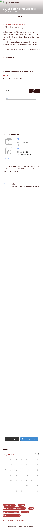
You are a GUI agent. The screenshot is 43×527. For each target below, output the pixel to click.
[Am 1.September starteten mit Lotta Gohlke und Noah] (21, 254)
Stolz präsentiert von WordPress (13, 520)
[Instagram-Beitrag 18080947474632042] (21, 200)
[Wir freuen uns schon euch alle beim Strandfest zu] (21, 192)
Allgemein (10, 57)
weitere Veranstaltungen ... (12, 159)
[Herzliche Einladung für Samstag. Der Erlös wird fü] (21, 226)
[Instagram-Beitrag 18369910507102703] (21, 315)
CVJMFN (22, 24)
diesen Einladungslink (10, 171)
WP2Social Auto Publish (14, 526)
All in (18, 139)
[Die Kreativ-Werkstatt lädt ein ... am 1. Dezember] (21, 432)
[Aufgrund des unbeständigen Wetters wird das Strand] (21, 345)
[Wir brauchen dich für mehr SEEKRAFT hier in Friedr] (21, 392)
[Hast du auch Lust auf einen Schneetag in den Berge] (21, 415)
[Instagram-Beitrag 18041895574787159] (21, 322)
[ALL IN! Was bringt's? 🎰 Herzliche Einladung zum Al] (21, 423)
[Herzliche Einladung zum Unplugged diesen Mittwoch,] (21, 213)
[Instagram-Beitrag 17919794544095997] (21, 197)
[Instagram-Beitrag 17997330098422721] (21, 375)
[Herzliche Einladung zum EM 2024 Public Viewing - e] (21, 362)
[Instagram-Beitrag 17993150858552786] (21, 409)
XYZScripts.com (31, 526)
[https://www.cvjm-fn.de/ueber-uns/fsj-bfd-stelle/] (21, 204)
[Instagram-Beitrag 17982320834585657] (21, 318)
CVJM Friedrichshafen (19, 9)
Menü (22, 17)
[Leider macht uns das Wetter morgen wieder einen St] (21, 295)
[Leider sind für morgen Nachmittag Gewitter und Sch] (21, 331)
